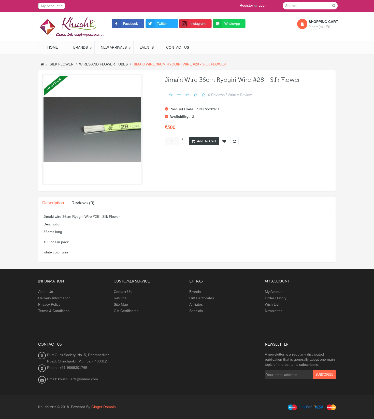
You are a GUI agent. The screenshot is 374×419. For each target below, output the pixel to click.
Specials (196, 311)
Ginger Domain (103, 407)
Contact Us (123, 292)
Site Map (121, 304)
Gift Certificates (126, 311)
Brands (195, 292)
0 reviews (216, 94)
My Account (274, 292)
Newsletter (273, 311)
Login (262, 5)
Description (53, 202)
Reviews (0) (82, 202)
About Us (45, 292)
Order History (275, 298)
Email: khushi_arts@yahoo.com (72, 379)
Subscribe (324, 375)
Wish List (272, 304)
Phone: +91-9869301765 (67, 368)
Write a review (240, 94)
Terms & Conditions (53, 311)
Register (246, 5)
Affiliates (196, 304)
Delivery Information (54, 298)
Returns (120, 298)
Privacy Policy (49, 304)
